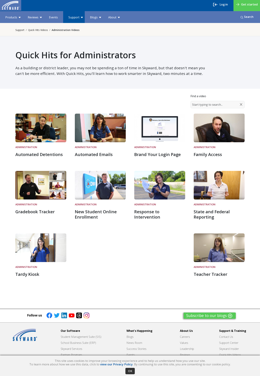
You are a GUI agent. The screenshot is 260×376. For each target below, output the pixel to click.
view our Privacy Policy (116, 364)
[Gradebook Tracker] (40, 185)
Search (248, 17)
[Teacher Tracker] (219, 247)
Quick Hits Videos (38, 30)
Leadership (187, 349)
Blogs (94, 17)
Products (11, 17)
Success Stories (136, 349)
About (112, 17)
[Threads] (79, 315)
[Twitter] (57, 315)
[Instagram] (86, 315)
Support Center (228, 343)
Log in (224, 4)
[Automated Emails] (100, 128)
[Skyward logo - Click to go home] (10, 5)
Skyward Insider (229, 349)
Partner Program (71, 355)
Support (73, 17)
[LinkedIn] (64, 315)
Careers (185, 337)
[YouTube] (71, 315)
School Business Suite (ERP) (78, 343)
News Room (134, 343)
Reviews (33, 17)
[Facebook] (49, 315)
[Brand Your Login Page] (159, 128)
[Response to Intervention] (159, 185)
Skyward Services (71, 349)
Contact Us (226, 337)
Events (53, 17)
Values (184, 343)
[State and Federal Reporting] (219, 185)
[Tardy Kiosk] (40, 247)
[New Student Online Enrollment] (100, 185)
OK (130, 371)
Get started (249, 4)
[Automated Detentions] (40, 128)
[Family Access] (219, 128)
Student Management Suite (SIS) (81, 337)
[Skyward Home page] (25, 335)
